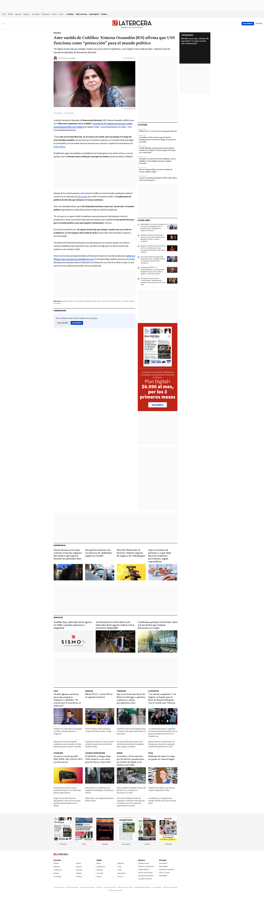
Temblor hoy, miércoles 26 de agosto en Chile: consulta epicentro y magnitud (73, 625)
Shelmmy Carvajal (68, 58)
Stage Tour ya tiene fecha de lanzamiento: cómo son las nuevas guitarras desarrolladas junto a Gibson (67, 802)
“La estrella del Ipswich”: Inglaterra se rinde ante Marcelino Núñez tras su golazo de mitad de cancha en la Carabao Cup (162, 732)
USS (103, 301)
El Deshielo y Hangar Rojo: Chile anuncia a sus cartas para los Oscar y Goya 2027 (98, 759)
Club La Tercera (81, 14)
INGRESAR (258, 23)
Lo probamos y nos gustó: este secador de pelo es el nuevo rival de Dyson (162, 800)
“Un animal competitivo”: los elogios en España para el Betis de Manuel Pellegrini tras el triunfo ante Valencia (162, 698)
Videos (61, 14)
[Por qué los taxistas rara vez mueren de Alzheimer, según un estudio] (99, 572)
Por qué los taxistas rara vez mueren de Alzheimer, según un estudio (98, 553)
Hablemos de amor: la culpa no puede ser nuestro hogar (161, 757)
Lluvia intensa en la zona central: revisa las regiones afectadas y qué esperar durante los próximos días (68, 554)
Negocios (26, 14)
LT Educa (104, 14)
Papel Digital (94, 14)
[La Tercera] (63, 841)
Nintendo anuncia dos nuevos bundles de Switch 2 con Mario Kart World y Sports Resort (67, 790)
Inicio (4, 14)
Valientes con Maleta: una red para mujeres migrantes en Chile (161, 789)
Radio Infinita (59, 146)
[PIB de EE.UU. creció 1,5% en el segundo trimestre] (99, 716)
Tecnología (35, 14)
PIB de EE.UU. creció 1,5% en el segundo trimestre (158, 131)
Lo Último (70, 14)
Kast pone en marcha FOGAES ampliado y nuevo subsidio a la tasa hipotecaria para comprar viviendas (157, 161)
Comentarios (69, 113)
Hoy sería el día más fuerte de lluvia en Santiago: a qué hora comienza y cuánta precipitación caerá (131, 698)
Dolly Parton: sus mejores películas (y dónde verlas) (99, 799)
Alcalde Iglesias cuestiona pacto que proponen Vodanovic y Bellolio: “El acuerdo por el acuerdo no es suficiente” (157, 150)
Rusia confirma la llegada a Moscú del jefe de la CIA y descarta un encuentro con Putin (131, 790)
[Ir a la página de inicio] (132, 23)
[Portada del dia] (157, 365)
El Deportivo (45, 14)
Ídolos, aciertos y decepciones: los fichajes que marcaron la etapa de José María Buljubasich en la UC (161, 744)
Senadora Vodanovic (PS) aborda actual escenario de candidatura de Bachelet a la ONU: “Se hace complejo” (153, 238)
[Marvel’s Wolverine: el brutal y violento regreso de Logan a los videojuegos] (131, 572)
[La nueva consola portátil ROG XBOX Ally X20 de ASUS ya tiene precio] (68, 775)
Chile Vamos (97, 301)
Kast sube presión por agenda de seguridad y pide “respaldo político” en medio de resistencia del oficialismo (153, 260)
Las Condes (125, 301)
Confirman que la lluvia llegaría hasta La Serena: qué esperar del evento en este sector (131, 731)
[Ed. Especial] (126, 841)
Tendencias (121, 691)
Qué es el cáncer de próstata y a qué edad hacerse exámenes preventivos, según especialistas (159, 556)
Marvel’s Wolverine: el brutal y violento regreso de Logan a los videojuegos (131, 553)
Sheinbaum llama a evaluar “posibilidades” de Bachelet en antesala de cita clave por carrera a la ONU (153, 281)
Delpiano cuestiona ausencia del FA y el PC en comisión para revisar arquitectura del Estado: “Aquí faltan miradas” (153, 249)
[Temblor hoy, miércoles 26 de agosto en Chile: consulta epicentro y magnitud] (73, 641)
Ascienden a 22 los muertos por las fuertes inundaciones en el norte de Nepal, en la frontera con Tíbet (157, 140)
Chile (56, 691)
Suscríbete (77, 323)
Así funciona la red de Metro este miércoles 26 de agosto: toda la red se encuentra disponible (115, 625)
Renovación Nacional (112, 301)
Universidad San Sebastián (83, 301)
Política (10, 14)
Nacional (18, 14)
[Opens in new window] (105, 841)
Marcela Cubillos (67, 301)
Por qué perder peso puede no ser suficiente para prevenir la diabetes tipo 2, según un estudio (130, 744)
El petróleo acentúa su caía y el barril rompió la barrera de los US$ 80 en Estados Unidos (99, 744)
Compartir (59, 113)
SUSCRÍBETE (157, 405)
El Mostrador (82, 196)
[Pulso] (84, 841)
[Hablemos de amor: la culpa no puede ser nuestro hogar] (162, 775)
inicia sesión (62, 323)
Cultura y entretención (95, 753)
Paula (150, 753)
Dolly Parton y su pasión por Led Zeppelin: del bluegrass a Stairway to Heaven (99, 790)
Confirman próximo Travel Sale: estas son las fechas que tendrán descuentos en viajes (157, 625)
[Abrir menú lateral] (3, 23)
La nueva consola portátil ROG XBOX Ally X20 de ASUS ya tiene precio (158, 179)
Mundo (54, 14)
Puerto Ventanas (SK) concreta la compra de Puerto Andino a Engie (155, 171)
